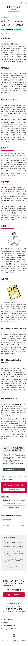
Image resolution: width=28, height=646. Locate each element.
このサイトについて (9, 619)
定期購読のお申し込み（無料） (13, 470)
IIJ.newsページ (11, 463)
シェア (5, 29)
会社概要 (5, 622)
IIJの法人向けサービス (9, 626)
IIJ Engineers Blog (8, 629)
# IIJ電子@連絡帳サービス (6, 519)
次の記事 (21, 526)
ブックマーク (18, 29)
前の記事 (6, 526)
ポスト (11, 29)
